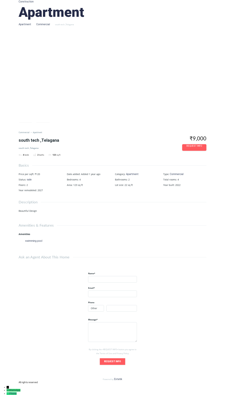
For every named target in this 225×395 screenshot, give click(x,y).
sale (29, 179)
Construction (26, 1)
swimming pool (33, 240)
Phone (13, 393)
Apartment (25, 24)
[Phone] (8, 393)
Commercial (43, 24)
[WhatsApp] (7, 390)
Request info (194, 146)
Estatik (118, 379)
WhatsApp (14, 390)
